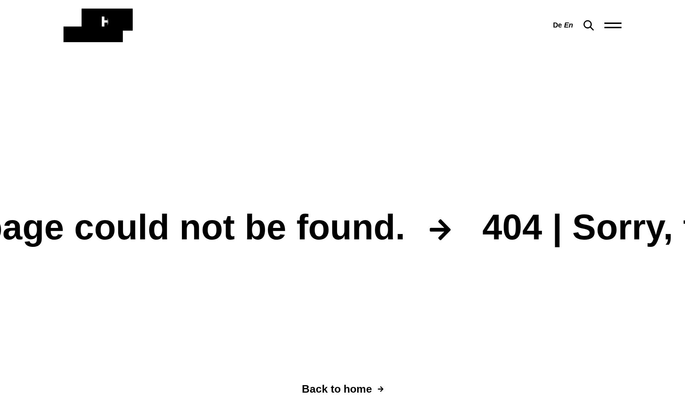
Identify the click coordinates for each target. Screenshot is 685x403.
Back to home (337, 389)
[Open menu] (612, 25)
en (568, 25)
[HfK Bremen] (98, 25)
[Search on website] (588, 25)
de (557, 25)
